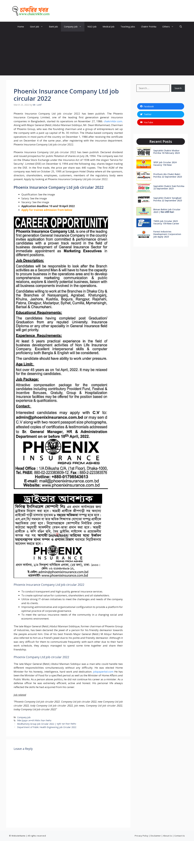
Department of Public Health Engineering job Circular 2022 (46, 727)
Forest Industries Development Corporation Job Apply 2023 (167, 234)
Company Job (71, 26)
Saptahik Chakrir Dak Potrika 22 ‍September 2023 (168, 187)
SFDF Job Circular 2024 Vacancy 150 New (165, 163)
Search (178, 88)
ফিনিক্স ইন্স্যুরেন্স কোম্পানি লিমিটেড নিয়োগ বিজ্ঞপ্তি (34, 720)
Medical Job (108, 26)
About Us (167, 835)
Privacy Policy (141, 835)
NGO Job (92, 26)
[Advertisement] (97, 54)
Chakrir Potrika (148, 26)
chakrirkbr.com (113, 121)
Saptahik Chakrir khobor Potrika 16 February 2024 (166, 152)
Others (166, 26)
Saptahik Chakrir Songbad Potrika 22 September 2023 (167, 199)
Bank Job (53, 26)
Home (20, 26)
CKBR (57, 10)
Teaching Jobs (127, 26)
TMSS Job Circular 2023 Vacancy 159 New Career (166, 222)
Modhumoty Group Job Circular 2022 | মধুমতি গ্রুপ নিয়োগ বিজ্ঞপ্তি (46, 723)
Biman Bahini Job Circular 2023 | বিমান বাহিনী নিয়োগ (166, 210)
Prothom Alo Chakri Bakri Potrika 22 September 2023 (167, 175)
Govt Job (34, 26)
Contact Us (179, 835)
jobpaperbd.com (103, 671)
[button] (181, 27)
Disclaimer (156, 835)
